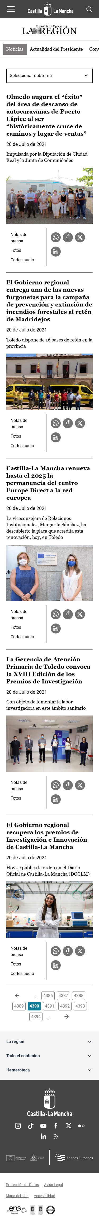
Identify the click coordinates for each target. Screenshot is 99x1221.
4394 (36, 1016)
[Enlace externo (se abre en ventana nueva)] (40, 1210)
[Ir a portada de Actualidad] (49, 30)
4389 (19, 1006)
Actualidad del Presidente (56, 49)
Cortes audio (22, 259)
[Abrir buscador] (89, 8)
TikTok (30, 1126)
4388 (78, 995)
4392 (65, 1006)
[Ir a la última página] (62, 1017)
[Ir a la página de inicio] (50, 9)
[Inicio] (49, 1102)
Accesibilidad (44, 1196)
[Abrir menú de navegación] (10, 9)
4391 (49, 1006)
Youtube (43, 1126)
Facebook (56, 1126)
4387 (63, 995)
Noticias (14, 49)
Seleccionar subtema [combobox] (31, 75)
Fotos (16, 250)
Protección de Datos (22, 1185)
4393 (80, 1006)
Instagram (18, 1126)
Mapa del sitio (17, 1196)
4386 (48, 995)
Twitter (68, 1126)
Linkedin (43, 1136)
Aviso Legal (53, 1185)
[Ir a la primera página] (21, 996)
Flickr (81, 1126)
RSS (56, 1136)
